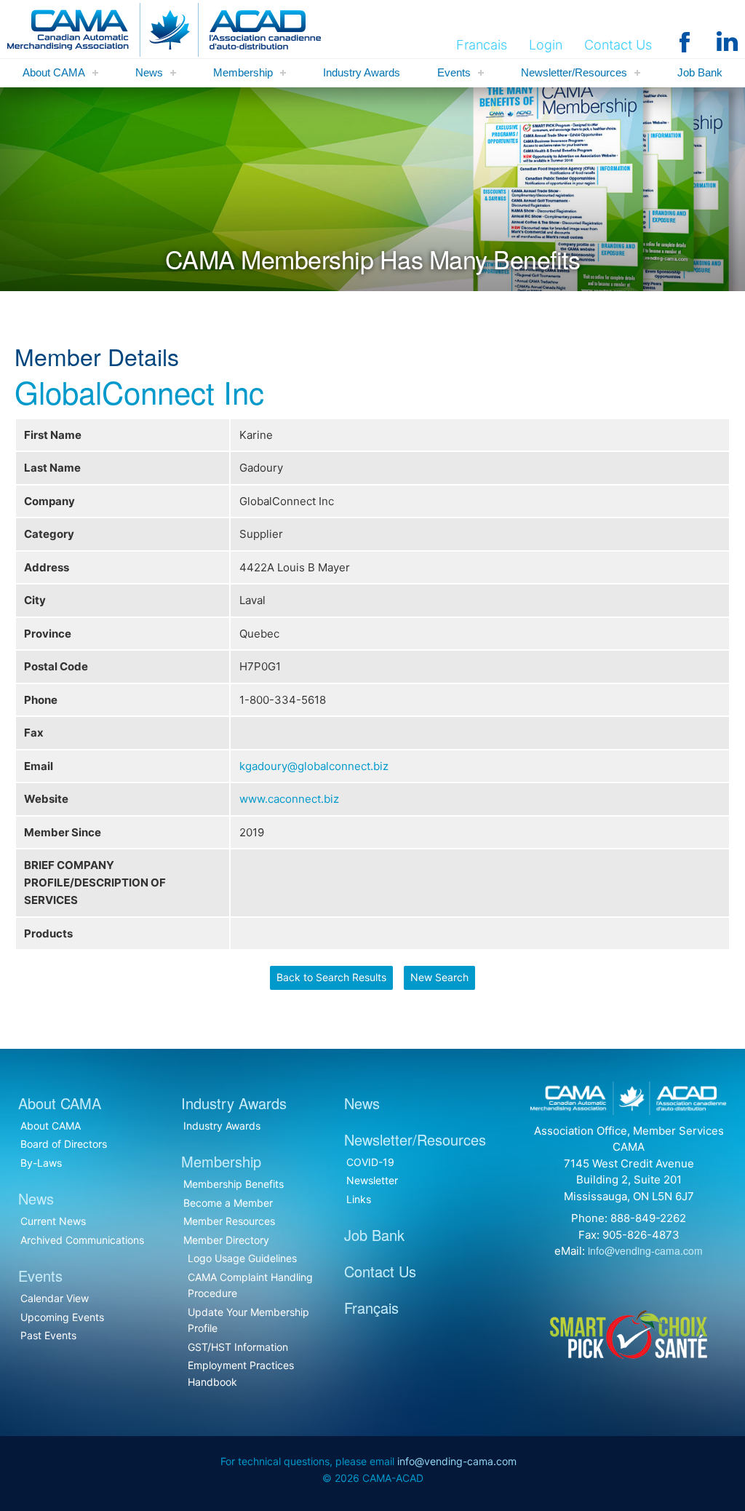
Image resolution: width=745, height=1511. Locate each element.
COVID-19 (370, 1162)
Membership (243, 72)
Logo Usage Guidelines (242, 1258)
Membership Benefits (233, 1184)
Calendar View (54, 1298)
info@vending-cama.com (645, 1250)
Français (371, 1307)
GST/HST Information (238, 1347)
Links (358, 1199)
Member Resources (229, 1221)
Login (545, 44)
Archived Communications (82, 1240)
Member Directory (226, 1240)
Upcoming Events (62, 1317)
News (149, 72)
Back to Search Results (331, 977)
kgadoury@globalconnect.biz (314, 766)
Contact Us (618, 44)
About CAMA (54, 72)
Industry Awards (361, 72)
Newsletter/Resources (574, 72)
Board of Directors (63, 1144)
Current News (53, 1221)
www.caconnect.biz (289, 799)
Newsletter (372, 1180)
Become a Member (228, 1203)
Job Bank (699, 72)
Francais (481, 44)
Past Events (48, 1335)
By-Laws (41, 1163)
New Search (439, 977)
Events (454, 72)
